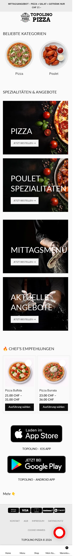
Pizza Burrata (48, 390)
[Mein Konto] (68, 17)
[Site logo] (37, 17)
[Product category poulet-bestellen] (54, 59)
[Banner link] (35, 127)
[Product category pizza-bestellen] (19, 59)
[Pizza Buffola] (19, 372)
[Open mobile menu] (4, 17)
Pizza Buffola (13, 390)
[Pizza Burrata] (53, 372)
